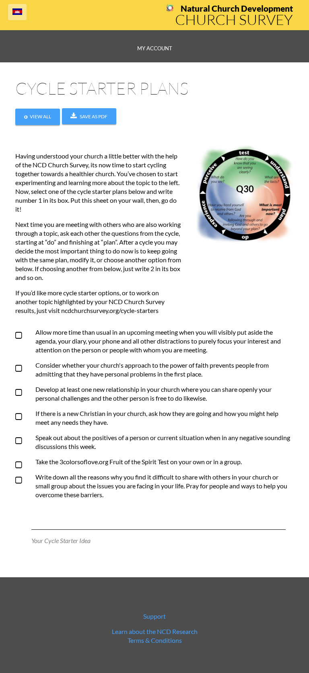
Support (154, 616)
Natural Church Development (237, 8)
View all (40, 116)
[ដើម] (170, 9)
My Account (154, 48)
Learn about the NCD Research (155, 631)
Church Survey (234, 19)
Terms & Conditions (155, 640)
